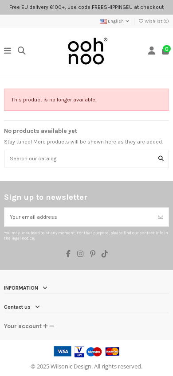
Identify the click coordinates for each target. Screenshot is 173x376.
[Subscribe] (161, 217)
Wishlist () (156, 21)
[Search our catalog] (161, 158)
